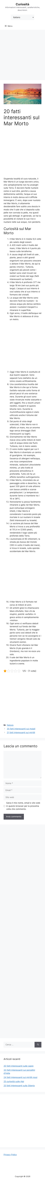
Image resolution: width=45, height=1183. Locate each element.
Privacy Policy (10, 1154)
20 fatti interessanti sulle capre (18, 1066)
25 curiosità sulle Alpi (14, 1081)
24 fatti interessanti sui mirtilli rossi (20, 1077)
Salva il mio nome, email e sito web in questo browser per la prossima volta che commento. (23, 806)
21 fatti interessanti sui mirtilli (21, 732)
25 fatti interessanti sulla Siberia (19, 1085)
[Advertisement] (22, 53)
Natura (10, 725)
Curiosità (22, 4)
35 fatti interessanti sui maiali (21, 729)
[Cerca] (38, 1045)
